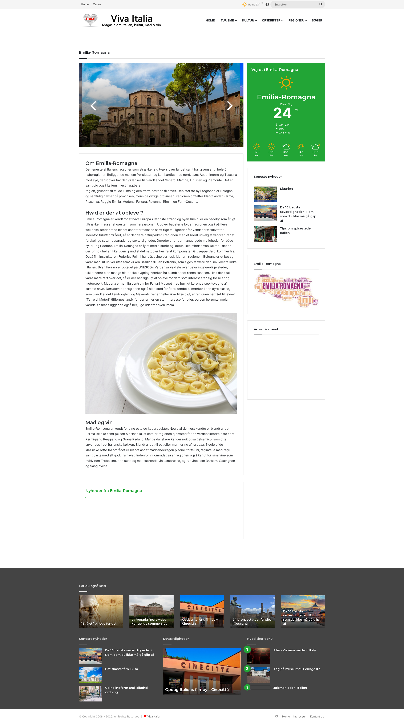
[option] (161, 105)
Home (85, 4)
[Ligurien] (265, 194)
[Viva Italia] (131, 20)
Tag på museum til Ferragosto (297, 669)
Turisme (227, 20)
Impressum (300, 716)
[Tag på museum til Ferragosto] (258, 675)
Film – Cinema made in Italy (295, 650)
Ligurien (286, 189)
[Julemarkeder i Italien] (258, 691)
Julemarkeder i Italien (290, 688)
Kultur (248, 20)
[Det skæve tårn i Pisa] (90, 675)
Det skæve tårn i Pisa (121, 669)
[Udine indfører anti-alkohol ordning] (90, 693)
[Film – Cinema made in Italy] (258, 656)
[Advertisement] (286, 365)
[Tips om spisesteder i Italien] (265, 234)
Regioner (296, 20)
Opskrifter (271, 20)
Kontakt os (317, 716)
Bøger (317, 20)
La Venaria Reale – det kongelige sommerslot (149, 622)
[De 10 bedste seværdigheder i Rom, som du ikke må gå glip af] (265, 213)
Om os (97, 4)
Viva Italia (153, 716)
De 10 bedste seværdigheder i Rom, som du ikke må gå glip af (301, 617)
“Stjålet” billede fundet (99, 623)
